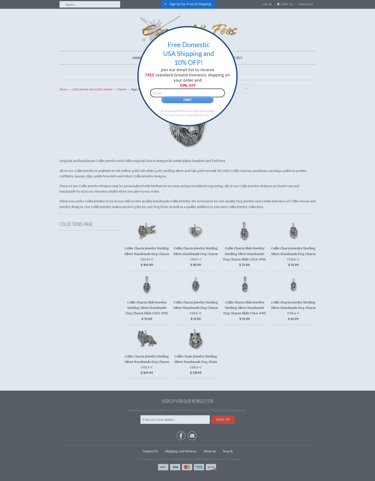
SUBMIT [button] (187, 99)
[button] (231, 32)
